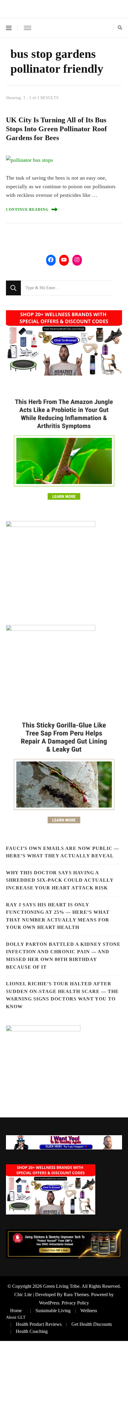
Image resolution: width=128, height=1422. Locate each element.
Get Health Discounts (91, 1324)
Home (16, 1310)
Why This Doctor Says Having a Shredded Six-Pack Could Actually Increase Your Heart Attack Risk (59, 880)
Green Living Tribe (61, 1286)
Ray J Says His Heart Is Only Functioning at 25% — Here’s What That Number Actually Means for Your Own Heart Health (58, 916)
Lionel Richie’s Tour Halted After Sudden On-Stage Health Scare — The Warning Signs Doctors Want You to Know (62, 995)
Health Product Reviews (39, 1324)
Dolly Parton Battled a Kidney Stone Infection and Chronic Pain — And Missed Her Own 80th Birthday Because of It (63, 956)
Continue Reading (27, 210)
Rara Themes (76, 1294)
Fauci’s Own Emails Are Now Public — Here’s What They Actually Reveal (62, 852)
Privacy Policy (75, 1302)
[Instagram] (77, 259)
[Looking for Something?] (67, 288)
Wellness (88, 1310)
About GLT (16, 1317)
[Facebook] (51, 259)
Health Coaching (32, 1331)
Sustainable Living (53, 1310)
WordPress (49, 1302)
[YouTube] (64, 259)
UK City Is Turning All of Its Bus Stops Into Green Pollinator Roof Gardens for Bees (56, 129)
